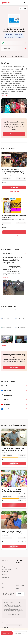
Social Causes (20, 585)
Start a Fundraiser (14, 191)
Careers (4, 574)
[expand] (25, 253)
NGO (3, 587)
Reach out (19, 569)
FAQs (17, 566)
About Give (5, 564)
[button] (9, 34)
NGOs (17, 588)
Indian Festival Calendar (6, 570)
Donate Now (14, 134)
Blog (3, 567)
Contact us (5, 577)
